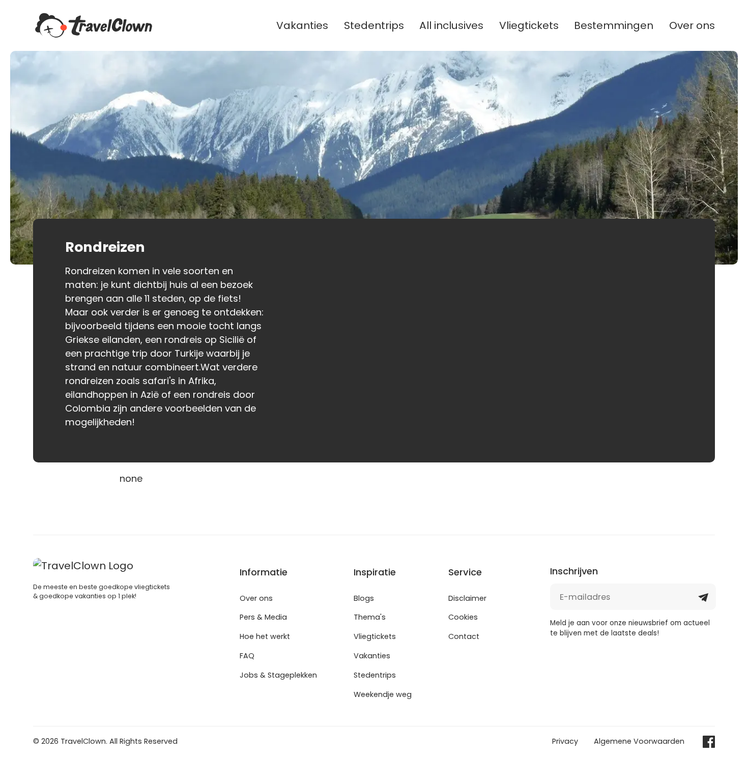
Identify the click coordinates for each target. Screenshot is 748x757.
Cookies (463, 617)
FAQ (247, 656)
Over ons (692, 25)
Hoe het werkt (265, 636)
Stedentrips (374, 25)
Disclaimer (467, 598)
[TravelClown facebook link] (709, 742)
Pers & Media (263, 617)
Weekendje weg (383, 694)
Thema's (370, 617)
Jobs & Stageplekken (278, 675)
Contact (463, 636)
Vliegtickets (529, 25)
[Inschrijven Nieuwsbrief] (703, 600)
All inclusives (451, 25)
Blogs (364, 598)
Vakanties (302, 25)
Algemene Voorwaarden (639, 741)
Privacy (565, 741)
